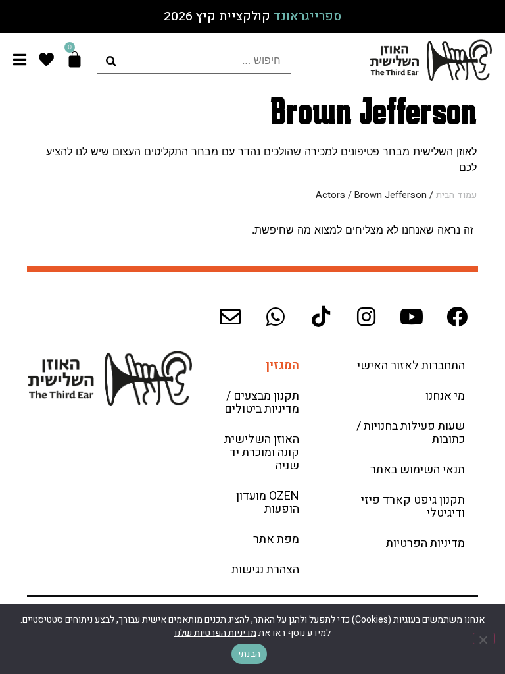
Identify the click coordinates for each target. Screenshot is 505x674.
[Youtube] (412, 317)
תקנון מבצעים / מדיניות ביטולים (261, 402)
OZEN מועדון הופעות (267, 502)
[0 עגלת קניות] (75, 59)
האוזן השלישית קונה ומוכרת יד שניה (261, 452)
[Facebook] (457, 317)
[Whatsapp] (275, 317)
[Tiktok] (321, 317)
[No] (484, 638)
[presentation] (194, 60)
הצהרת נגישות (265, 570)
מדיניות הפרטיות (425, 543)
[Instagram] (366, 317)
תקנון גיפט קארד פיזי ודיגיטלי (413, 506)
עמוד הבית (456, 195)
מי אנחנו (445, 396)
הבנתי (249, 654)
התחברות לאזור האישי (411, 366)
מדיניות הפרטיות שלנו (215, 633)
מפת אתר (276, 539)
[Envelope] (230, 317)
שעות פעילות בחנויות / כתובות (410, 432)
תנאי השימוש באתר (417, 470)
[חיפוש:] (194, 60)
